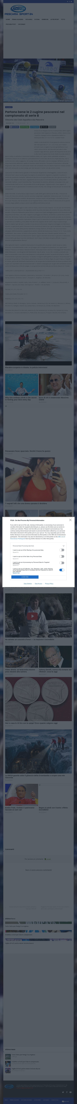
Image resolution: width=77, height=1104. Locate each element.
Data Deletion (28, 583)
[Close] (71, 520)
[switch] (61, 550)
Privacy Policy (49, 583)
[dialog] (38, 552)
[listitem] (38, 546)
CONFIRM (25, 577)
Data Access (38, 583)
